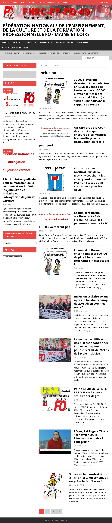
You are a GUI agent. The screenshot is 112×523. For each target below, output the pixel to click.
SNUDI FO (17, 42)
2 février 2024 (81, 445)
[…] (99, 118)
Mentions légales (64, 42)
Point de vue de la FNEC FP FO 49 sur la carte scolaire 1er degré (90, 392)
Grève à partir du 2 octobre (15, 48)
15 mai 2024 (81, 357)
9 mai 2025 (45, 193)
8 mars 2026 (46, 108)
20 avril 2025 (10, 204)
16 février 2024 (82, 400)
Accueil (5, 42)
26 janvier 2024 (77, 485)
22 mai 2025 (46, 149)
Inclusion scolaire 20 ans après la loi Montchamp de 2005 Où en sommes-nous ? (91, 302)
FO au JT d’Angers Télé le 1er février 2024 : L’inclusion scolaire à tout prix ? (91, 436)
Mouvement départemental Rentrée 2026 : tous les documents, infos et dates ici (36, 53)
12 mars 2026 (10, 116)
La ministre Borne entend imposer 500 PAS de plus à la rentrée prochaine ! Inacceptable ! (91, 257)
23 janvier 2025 (82, 311)
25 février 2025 (47, 231)
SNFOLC (30, 42)
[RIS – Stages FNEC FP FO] (19, 99)
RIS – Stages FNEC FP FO (19, 113)
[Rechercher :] (95, 57)
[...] (6, 142)
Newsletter (82, 42)
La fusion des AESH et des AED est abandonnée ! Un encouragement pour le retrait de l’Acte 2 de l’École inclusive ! (91, 346)
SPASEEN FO (45, 42)
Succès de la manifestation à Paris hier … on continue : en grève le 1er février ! (88, 477)
